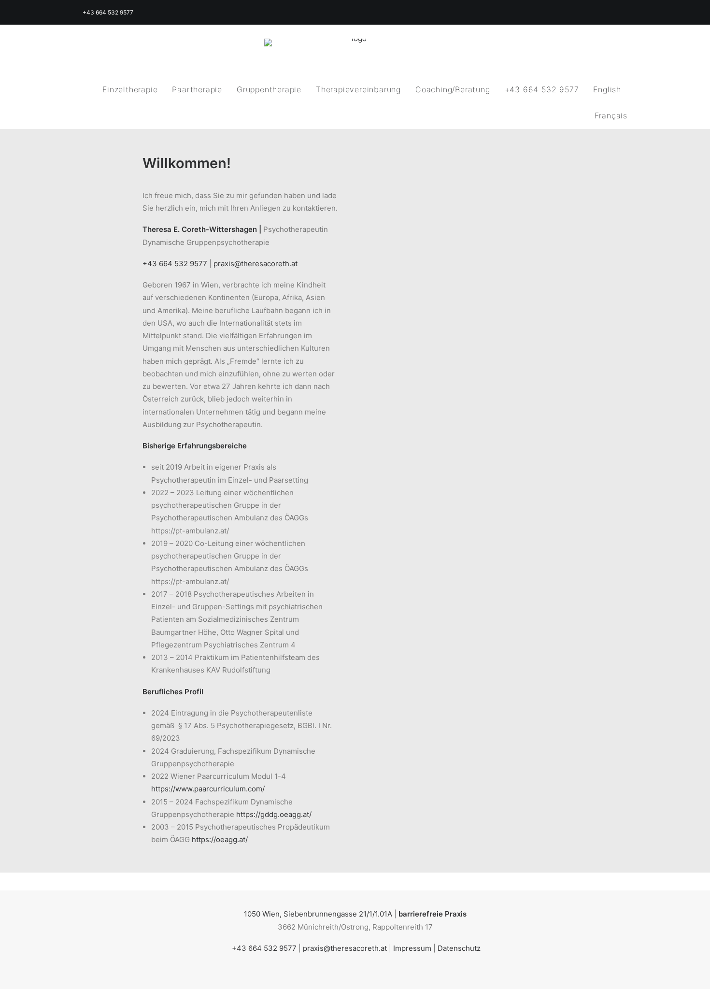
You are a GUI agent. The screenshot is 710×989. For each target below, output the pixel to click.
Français (611, 115)
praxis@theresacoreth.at (255, 263)
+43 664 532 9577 (542, 89)
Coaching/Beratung (452, 89)
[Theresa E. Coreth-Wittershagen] (355, 51)
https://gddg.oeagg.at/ (274, 814)
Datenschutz (459, 948)
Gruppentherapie (269, 89)
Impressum (412, 948)
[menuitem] (133, 89)
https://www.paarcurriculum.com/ (208, 788)
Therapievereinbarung (358, 89)
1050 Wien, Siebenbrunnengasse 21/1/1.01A (318, 913)
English (607, 89)
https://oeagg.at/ (220, 839)
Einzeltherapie (129, 89)
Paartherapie (197, 89)
